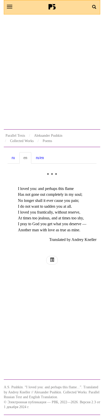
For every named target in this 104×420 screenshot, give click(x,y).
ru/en (40, 157)
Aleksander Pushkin (48, 135)
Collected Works (22, 141)
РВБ (52, 6)
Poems (47, 141)
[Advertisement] (52, 72)
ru (13, 157)
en (25, 157)
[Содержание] (52, 260)
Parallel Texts (15, 135)
